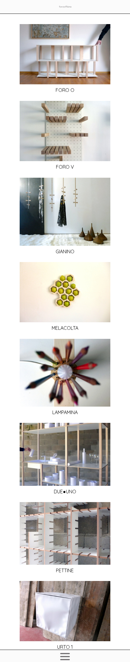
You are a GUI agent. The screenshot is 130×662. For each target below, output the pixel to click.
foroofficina (65, 6)
